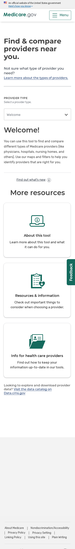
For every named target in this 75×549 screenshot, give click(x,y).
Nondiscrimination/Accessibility (50, 528)
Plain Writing (59, 537)
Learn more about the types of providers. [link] (36, 78)
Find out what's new (31, 180)
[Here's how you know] (37, 4)
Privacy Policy (16, 532)
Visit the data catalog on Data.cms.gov (28, 391)
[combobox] (37, 114)
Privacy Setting (41, 532)
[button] (37, 230)
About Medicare (14, 528)
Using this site (36, 537)
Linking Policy (13, 537)
